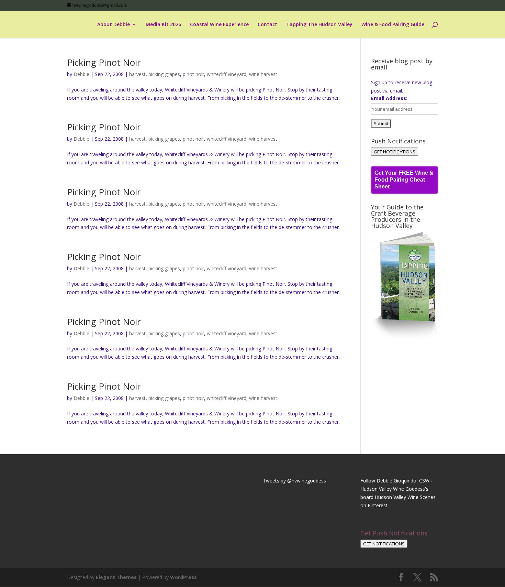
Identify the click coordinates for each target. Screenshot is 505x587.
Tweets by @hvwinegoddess (294, 480)
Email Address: (389, 98)
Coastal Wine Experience (219, 25)
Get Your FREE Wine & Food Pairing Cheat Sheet (404, 179)
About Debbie (113, 25)
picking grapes (164, 74)
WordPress (183, 577)
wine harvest (263, 74)
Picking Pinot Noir (104, 62)
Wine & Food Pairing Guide (392, 25)
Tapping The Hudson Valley (319, 25)
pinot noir (193, 74)
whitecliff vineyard (226, 74)
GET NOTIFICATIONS (394, 152)
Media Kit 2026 (163, 25)
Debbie (81, 74)
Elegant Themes (116, 577)
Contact (267, 25)
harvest (137, 74)
